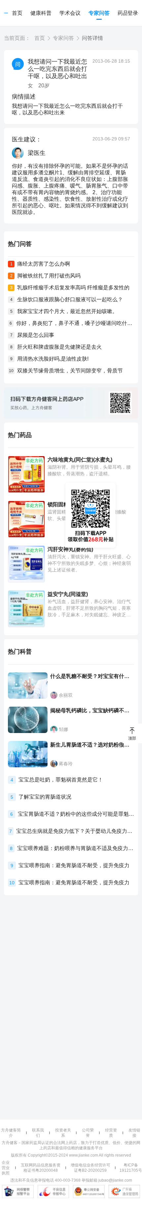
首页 (17, 13)
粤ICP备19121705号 (131, 1168)
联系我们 (38, 1133)
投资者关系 (63, 1133)
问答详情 (92, 38)
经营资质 (111, 1133)
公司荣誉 (88, 1133)
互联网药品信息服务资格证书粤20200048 (40, 1168)
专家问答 (99, 13)
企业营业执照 (6, 1167)
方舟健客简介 (11, 1133)
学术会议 (70, 13)
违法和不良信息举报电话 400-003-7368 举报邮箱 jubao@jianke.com (71, 1180)
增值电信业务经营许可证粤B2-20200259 (90, 1168)
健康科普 (41, 13)
